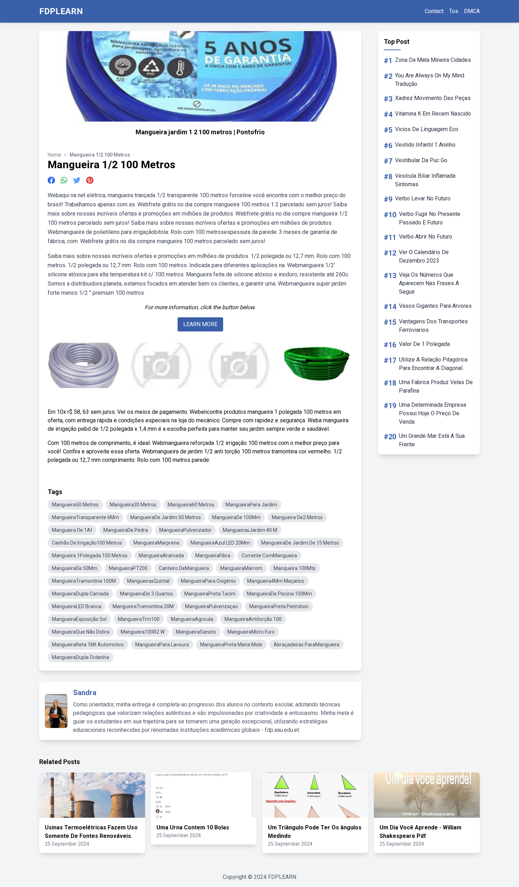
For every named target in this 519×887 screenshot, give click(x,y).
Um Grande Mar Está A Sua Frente (432, 440)
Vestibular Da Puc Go (421, 160)
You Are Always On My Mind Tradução (429, 79)
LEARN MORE (200, 324)
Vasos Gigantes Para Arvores (435, 305)
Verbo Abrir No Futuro (425, 236)
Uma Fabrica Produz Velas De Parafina (436, 386)
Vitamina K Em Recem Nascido (433, 113)
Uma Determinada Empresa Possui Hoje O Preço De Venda (432, 413)
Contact (434, 11)
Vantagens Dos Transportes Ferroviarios (433, 325)
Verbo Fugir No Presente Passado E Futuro (429, 218)
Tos (453, 11)
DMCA (472, 11)
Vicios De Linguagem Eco (426, 129)
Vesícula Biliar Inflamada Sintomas (425, 180)
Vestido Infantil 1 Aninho (425, 144)
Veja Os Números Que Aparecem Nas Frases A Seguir (429, 283)
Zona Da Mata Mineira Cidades (433, 60)
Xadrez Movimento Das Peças (433, 98)
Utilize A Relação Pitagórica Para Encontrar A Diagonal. (433, 363)
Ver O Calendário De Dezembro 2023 (424, 256)
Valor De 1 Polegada (424, 344)
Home (54, 155)
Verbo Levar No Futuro (423, 198)
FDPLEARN (61, 11)
